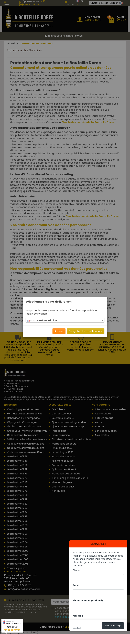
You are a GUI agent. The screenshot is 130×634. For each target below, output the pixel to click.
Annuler (59, 331)
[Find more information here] (98, 585)
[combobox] (65, 320)
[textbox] (65, 320)
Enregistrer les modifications (85, 331)
